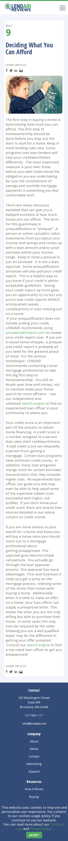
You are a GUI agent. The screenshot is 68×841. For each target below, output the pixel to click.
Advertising (34, 764)
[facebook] (7, 70)
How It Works (34, 789)
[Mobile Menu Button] (61, 8)
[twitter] (11, 70)
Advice (34, 749)
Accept (34, 835)
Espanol (34, 771)
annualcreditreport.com (25, 332)
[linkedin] (16, 70)
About (34, 741)
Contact (34, 756)
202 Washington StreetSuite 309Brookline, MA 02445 (34, 702)
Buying (34, 797)
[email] (21, 70)
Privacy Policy (40, 828)
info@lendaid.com (34, 724)
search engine (33, 403)
